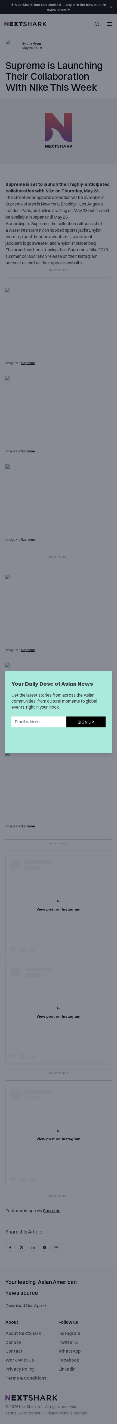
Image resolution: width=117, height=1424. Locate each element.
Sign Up (86, 722)
